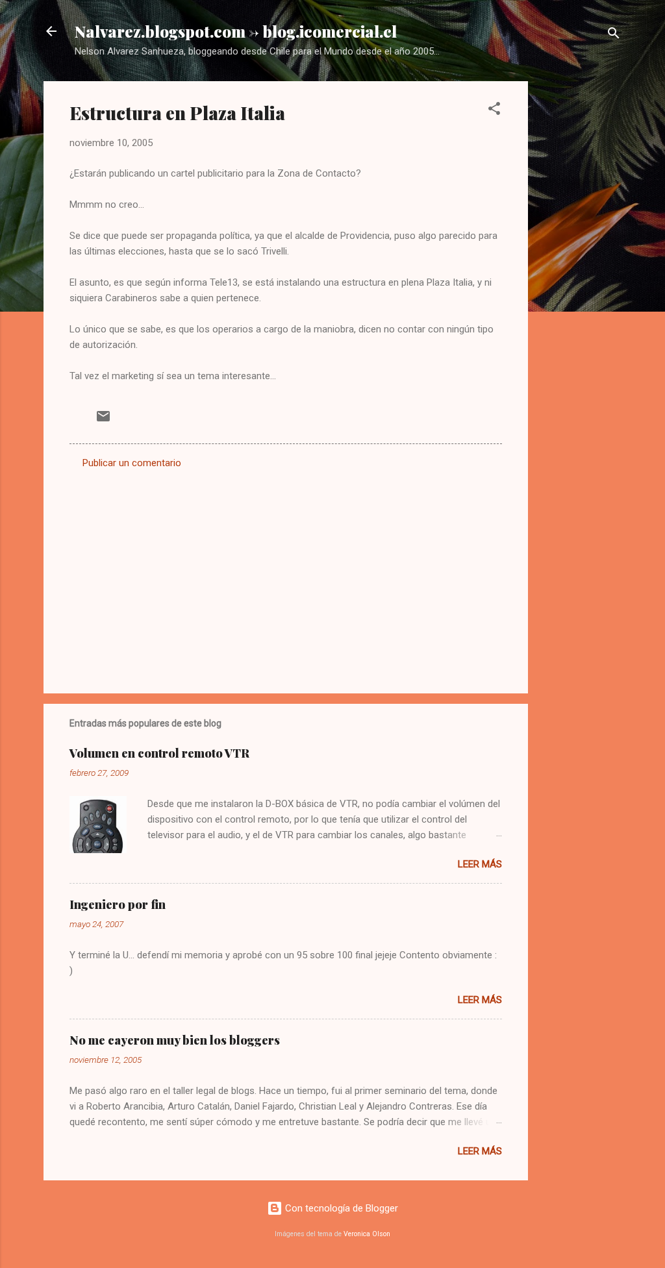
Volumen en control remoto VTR (159, 753)
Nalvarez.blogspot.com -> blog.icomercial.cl (236, 31)
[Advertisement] (579, 276)
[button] (494, 111)
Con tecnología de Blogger (340, 1208)
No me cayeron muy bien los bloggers (174, 1040)
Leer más (480, 864)
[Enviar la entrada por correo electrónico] (103, 421)
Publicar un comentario (131, 463)
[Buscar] (613, 35)
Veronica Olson (367, 1234)
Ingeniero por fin (117, 904)
